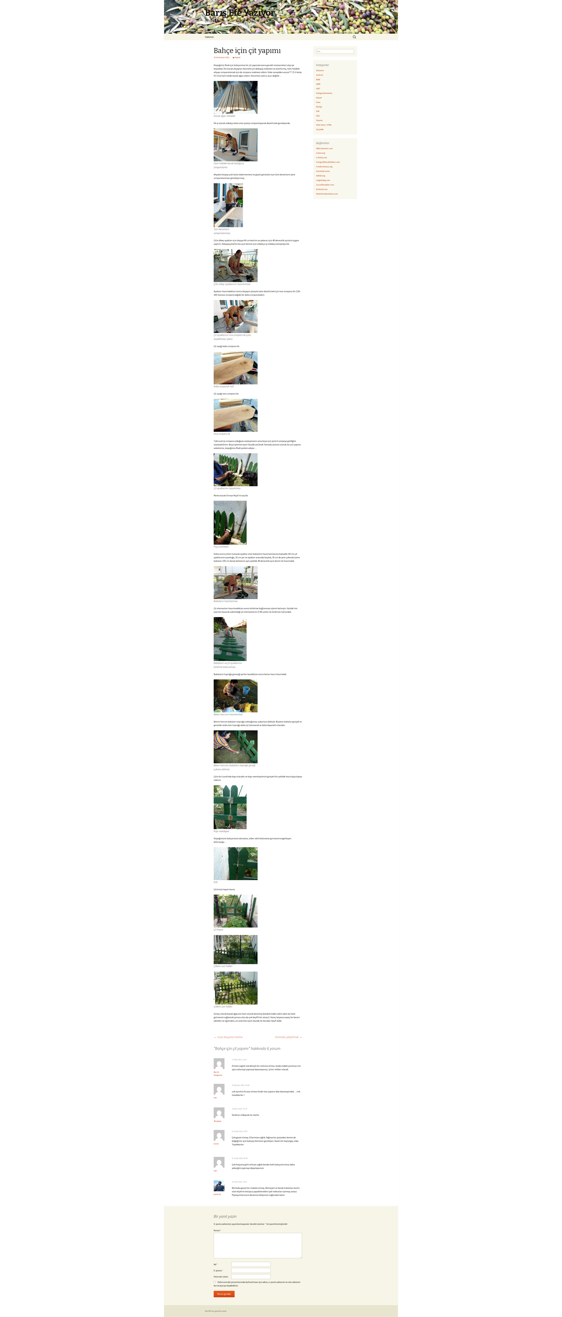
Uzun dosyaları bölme (228, 1037)
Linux (318, 102)
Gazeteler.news (323, 171)
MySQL (319, 106)
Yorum (217, 1230)
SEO (318, 115)
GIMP (318, 84)
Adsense (320, 70)
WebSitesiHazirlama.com (327, 193)
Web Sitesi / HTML (324, 125)
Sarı (215, 1170)
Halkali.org (320, 175)
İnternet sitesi (221, 1276)
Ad (216, 1264)
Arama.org (320, 153)
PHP (318, 111)
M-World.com (322, 189)
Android (319, 75)
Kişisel (237, 57)
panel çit (217, 1194)
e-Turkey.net (321, 157)
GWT (318, 88)
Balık (318, 79)
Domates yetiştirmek (288, 1037)
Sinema (319, 120)
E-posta (218, 1270)
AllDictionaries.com (324, 148)
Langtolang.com (323, 180)
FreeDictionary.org (324, 166)
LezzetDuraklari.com (325, 184)
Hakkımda (209, 37)
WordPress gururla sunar (216, 1311)
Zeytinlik (320, 129)
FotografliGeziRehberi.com (328, 162)
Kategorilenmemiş (324, 93)
